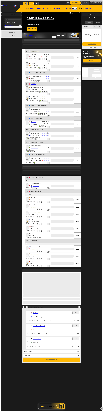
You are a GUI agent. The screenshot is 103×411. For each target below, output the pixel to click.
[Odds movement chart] (42, 59)
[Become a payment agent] (68, 3)
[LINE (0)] (24, 252)
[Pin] (27, 55)
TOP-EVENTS (30, 35)
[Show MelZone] (39, 59)
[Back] (53, 37)
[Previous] (20, 24)
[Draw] (38, 77)
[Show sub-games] (54, 59)
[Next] (55, 37)
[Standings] (44, 59)
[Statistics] (40, 59)
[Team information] (46, 59)
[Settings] (92, 2)
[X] (65, 56)
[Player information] (36, 131)
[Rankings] (35, 131)
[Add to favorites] (27, 57)
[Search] (79, 42)
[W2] (71, 56)
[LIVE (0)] (24, 41)
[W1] (59, 56)
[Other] (63, 41)
